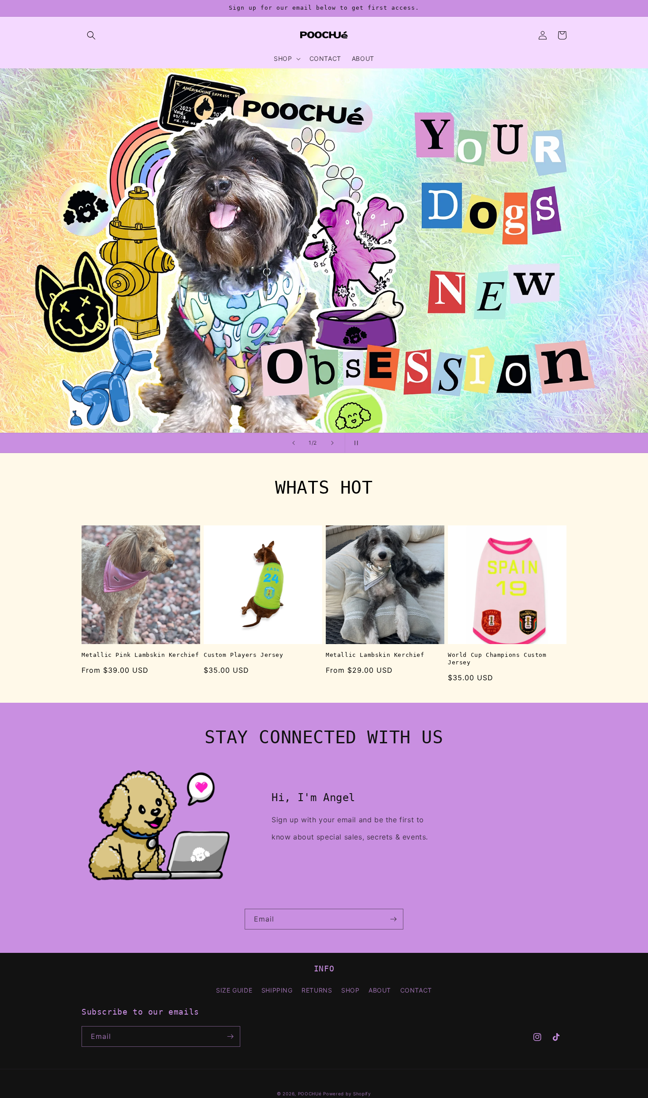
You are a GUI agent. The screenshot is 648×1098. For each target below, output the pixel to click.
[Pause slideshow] (354, 443)
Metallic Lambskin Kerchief (375, 655)
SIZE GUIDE (234, 990)
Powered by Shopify (347, 1093)
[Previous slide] (293, 443)
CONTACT (416, 990)
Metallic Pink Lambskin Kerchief (140, 655)
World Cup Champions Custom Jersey (497, 659)
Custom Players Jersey (243, 655)
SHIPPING (277, 990)
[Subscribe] (393, 919)
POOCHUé (310, 1093)
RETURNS (317, 990)
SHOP (350, 990)
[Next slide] (332, 443)
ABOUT (380, 990)
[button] (91, 35)
